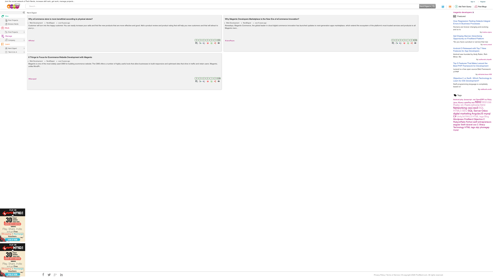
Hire (6, 16)
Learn (7, 44)
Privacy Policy (379, 275)
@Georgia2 (32, 79)
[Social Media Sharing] (214, 43)
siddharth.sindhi (486, 89)
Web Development (36, 23)
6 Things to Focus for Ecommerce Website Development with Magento (60, 57)
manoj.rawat (487, 44)
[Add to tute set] (196, 43)
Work (7, 28)
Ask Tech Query (465, 7)
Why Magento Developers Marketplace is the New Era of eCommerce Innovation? (262, 19)
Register (483, 1)
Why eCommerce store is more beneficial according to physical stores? (60, 19)
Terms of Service (393, 275)
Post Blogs (482, 7)
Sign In (473, 1)
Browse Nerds (13, 24)
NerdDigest (50, 23)
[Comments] (211, 43)
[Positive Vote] (200, 43)
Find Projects (13, 32)
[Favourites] (207, 43)
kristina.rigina (487, 32)
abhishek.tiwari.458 (485, 74)
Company (11, 40)
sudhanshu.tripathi (485, 59)
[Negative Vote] (203, 43)
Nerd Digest (32, 13)
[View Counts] (218, 43)
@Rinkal (31, 41)
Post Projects (13, 20)
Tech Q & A (12, 52)
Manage (8, 36)
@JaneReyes (229, 41)
